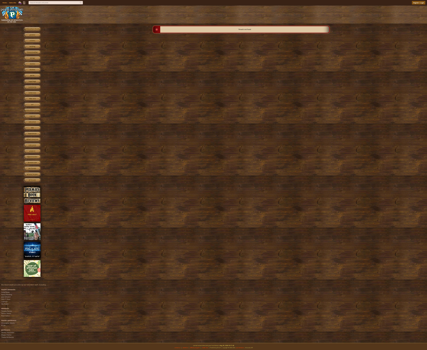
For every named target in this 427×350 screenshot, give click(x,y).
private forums (32, 174)
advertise (185, 347)
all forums (32, 180)
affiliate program (195, 347)
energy (32, 58)
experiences (32, 133)
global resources (32, 139)
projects (32, 151)
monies (32, 64)
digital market (32, 157)
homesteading (32, 52)
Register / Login (418, 3)
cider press (32, 145)
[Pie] (20, 2)
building (32, 46)
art (32, 104)
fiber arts (32, 98)
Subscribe (12, 3)
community (32, 87)
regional (32, 116)
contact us (177, 347)
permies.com (32, 162)
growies (32, 35)
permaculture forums (32, 29)
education (32, 122)
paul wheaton (240, 347)
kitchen (32, 69)
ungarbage (32, 81)
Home (5, 3)
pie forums (32, 168)
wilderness (32, 93)
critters (32, 40)
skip (32, 128)
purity (32, 75)
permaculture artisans (32, 110)
